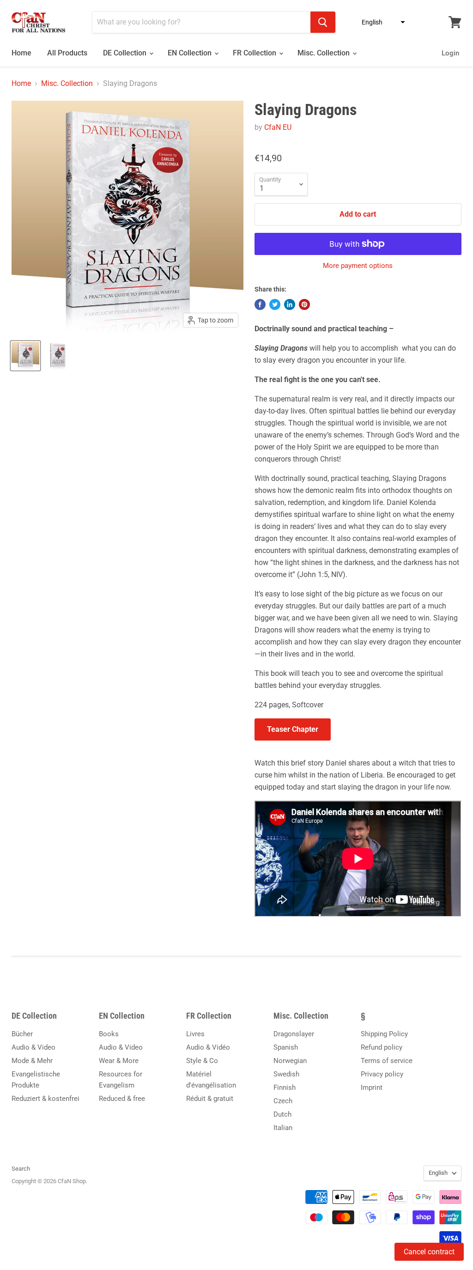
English (438, 1172)
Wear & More (119, 1061)
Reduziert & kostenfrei (45, 1098)
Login (450, 53)
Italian (282, 1128)
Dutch (282, 1114)
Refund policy (381, 1047)
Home (21, 53)
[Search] (322, 22)
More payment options (358, 266)
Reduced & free (122, 1098)
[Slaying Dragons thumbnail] (25, 356)
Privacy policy (382, 1074)
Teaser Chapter (292, 729)
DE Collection (125, 53)
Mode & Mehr (32, 1061)
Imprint (371, 1087)
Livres (195, 1034)
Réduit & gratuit (209, 1098)
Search (21, 1168)
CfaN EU (277, 127)
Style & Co (202, 1061)
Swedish (286, 1074)
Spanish (285, 1047)
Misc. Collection (324, 53)
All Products (67, 53)
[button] (381, 22)
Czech (282, 1101)
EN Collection (190, 53)
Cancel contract (429, 1251)
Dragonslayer (293, 1034)
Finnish (284, 1087)
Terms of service (386, 1061)
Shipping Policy (384, 1034)
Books (109, 1034)
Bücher (22, 1034)
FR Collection (255, 53)
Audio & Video (33, 1047)
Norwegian (290, 1061)
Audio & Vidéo (208, 1047)
